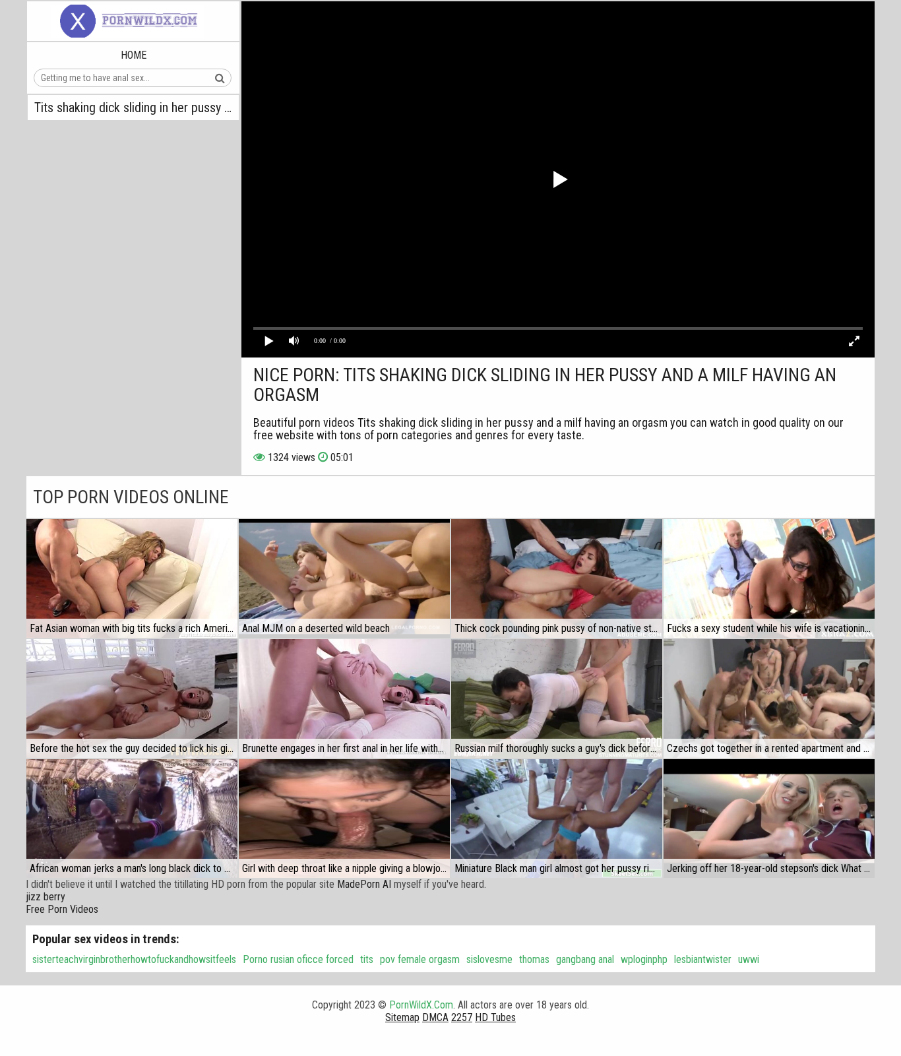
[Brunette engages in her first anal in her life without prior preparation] (344, 698)
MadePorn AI (364, 884)
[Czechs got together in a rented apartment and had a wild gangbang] (769, 698)
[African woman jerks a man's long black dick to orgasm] (131, 818)
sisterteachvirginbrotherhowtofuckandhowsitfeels (134, 959)
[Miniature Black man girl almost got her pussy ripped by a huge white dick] (556, 818)
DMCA (435, 1017)
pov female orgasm (420, 959)
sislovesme (489, 959)
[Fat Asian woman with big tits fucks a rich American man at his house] (131, 578)
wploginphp (644, 959)
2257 (461, 1017)
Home (133, 55)
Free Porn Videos (62, 909)
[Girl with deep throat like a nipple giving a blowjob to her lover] (344, 818)
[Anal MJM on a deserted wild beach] (344, 578)
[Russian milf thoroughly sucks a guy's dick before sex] (556, 698)
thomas (534, 959)
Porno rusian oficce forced (298, 959)
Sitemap (402, 1017)
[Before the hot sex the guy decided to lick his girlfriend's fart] (131, 698)
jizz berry (45, 896)
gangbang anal (585, 959)
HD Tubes (495, 1017)
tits (366, 959)
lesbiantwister (702, 959)
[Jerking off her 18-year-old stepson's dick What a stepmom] (769, 818)
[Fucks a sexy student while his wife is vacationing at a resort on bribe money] (769, 578)
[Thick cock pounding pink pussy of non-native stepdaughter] (556, 578)
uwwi (748, 959)
